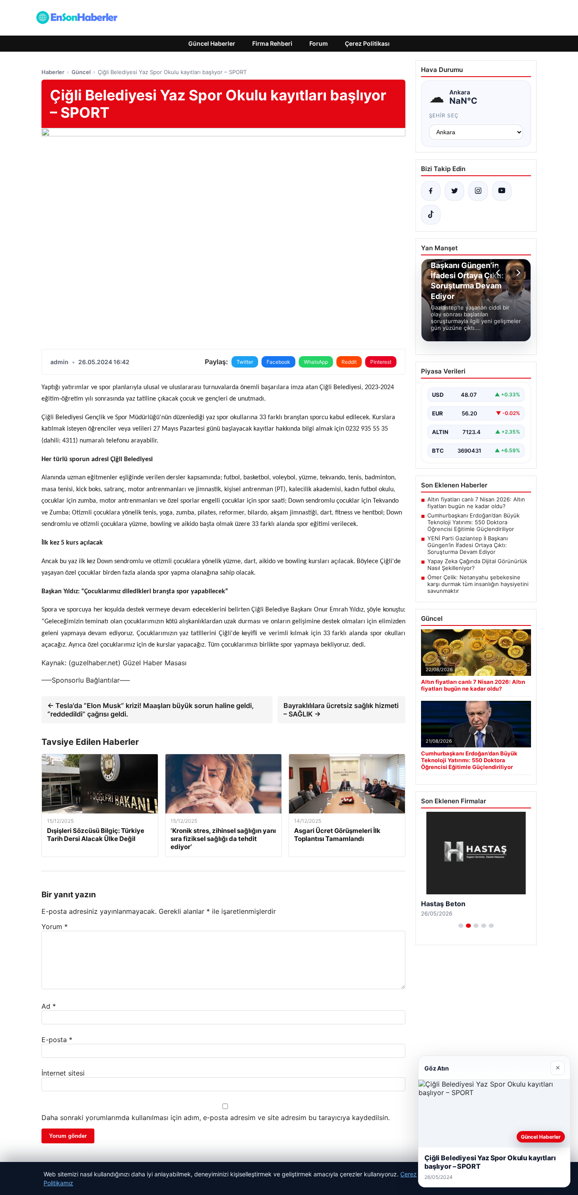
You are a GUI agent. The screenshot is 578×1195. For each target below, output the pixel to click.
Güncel (81, 72)
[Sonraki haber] (517, 273)
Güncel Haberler (211, 43)
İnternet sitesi (63, 1073)
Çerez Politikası (367, 43)
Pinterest (380, 362)
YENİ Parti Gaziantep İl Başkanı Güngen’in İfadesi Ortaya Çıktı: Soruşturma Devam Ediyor (467, 545)
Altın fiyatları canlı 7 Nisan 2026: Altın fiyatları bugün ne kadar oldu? (476, 502)
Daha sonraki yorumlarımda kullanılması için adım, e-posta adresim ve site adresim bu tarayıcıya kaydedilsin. (215, 1117)
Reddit (349, 362)
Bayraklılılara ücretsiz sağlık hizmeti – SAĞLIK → (341, 709)
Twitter (245, 362)
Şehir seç (444, 115)
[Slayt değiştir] (460, 926)
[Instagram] (478, 191)
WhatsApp (316, 362)
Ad (48, 1006)
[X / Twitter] (454, 191)
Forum (318, 43)
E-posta (56, 1039)
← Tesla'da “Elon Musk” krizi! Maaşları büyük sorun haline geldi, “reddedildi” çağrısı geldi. (150, 709)
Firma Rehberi (272, 43)
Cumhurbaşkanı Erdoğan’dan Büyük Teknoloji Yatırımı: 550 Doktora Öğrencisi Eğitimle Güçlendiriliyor (473, 522)
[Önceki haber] (499, 273)
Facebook (278, 362)
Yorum (54, 926)
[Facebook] (430, 191)
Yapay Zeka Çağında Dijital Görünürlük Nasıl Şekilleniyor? (477, 564)
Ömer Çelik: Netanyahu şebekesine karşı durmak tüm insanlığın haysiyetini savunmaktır (477, 584)
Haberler (52, 72)
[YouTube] (502, 191)
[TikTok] (430, 214)
